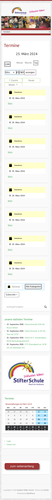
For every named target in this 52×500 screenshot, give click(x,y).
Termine (9, 398)
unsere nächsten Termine (19, 319)
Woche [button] (28, 63)
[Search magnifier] (45, 307)
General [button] (16, 287)
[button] (13, 80)
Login (9, 441)
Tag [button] (36, 63)
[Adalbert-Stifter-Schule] (30, 11)
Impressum (11, 444)
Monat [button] (20, 63)
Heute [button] (31, 80)
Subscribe (11, 294)
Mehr (10, 103)
